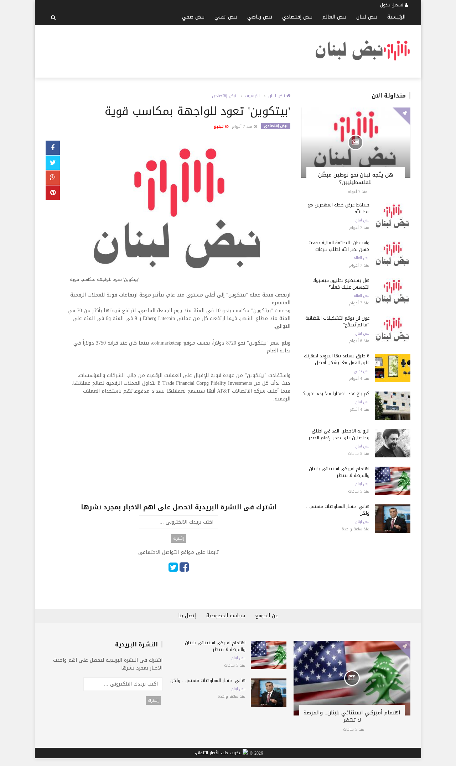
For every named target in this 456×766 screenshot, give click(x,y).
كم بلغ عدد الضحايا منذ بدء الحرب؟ (336, 393)
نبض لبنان (366, 17)
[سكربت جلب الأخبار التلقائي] (220, 753)
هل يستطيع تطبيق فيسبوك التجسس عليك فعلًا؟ (340, 284)
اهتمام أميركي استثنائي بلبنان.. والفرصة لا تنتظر (338, 472)
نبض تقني (225, 17)
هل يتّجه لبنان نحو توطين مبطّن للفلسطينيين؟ (355, 178)
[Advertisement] (175, 50)
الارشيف (252, 96)
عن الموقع (266, 615)
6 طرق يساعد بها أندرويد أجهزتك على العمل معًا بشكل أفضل (336, 359)
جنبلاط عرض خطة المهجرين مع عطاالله (338, 208)
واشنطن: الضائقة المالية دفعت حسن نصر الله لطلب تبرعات (339, 246)
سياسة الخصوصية (225, 615)
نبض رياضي (259, 17)
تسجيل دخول (392, 5)
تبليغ (219, 126)
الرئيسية (396, 17)
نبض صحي (193, 17)
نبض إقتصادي (297, 17)
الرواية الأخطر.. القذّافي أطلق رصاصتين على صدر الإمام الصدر (339, 434)
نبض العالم (334, 17)
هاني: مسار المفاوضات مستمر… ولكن (337, 510)
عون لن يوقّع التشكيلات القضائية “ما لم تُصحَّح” (337, 321)
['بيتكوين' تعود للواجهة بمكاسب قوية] (178, 213)
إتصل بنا (187, 615)
